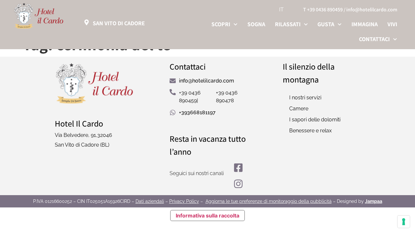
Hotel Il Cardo (79, 123)
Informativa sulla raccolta (207, 215)
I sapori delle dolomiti (314, 119)
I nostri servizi (305, 97)
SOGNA (256, 24)
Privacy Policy (184, 201)
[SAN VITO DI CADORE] (86, 22)
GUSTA (325, 24)
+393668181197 (197, 112)
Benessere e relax (310, 131)
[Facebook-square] (238, 168)
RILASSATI (288, 24)
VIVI (392, 24)
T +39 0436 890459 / (324, 9)
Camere (298, 108)
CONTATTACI (374, 39)
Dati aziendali (150, 201)
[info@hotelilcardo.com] (173, 81)
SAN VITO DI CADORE (119, 23)
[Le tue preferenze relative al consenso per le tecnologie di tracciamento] (403, 222)
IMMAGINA (364, 24)
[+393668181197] (173, 112)
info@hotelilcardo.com (371, 9)
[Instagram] (238, 184)
